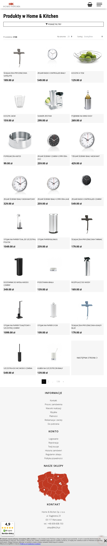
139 (58, 381)
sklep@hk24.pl (53, 527)
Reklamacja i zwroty (53, 420)
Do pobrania (53, 424)
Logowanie (53, 438)
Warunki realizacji (53, 408)
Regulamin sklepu (53, 454)
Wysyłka (53, 412)
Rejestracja (53, 442)
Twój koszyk (53, 446)
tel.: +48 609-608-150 (53, 523)
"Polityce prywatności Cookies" (30, 544)
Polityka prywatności (53, 458)
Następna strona (86, 357)
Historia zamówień (53, 450)
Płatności (53, 416)
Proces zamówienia (53, 404)
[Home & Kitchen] (11, 5)
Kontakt (53, 400)
